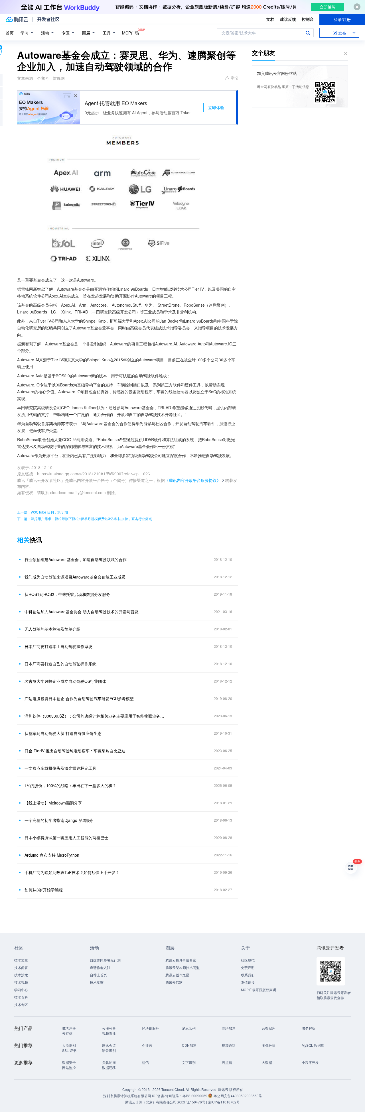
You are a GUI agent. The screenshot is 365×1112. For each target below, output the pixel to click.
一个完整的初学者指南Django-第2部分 (59, 820)
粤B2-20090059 (195, 1095)
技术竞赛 (97, 982)
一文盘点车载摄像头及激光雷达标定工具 (60, 768)
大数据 (267, 1062)
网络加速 (229, 1028)
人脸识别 (69, 1045)
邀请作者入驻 (100, 967)
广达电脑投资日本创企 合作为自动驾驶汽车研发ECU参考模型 (79, 698)
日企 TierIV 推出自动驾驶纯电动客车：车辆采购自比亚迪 (75, 750)
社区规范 (248, 960)
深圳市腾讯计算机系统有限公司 (127, 1095)
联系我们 (248, 974)
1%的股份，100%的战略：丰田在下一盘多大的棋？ (70, 785)
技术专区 (21, 1004)
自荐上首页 (98, 974)
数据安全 (69, 1062)
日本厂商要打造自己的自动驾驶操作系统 (60, 664)
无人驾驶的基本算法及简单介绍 (52, 629)
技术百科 (21, 997)
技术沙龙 (21, 974)
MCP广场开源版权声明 (258, 989)
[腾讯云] (17, 19)
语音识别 (109, 1050)
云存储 (67, 1033)
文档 (270, 19)
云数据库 (268, 1028)
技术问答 (21, 967)
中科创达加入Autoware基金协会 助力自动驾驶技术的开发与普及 (82, 611)
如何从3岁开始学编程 (44, 890)
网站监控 (69, 1067)
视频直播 (109, 1033)
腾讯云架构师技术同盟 (182, 967)
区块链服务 (150, 1028)
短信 (145, 1062)
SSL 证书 (69, 1050)
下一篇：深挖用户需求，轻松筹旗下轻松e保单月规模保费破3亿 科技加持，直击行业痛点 (84, 518)
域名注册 (69, 1028)
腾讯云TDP (173, 982)
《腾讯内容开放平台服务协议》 (193, 480)
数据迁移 (109, 1067)
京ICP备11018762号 (224, 1101)
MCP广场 (130, 33)
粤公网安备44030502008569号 (238, 1095)
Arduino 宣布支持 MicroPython (52, 855)
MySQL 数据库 (313, 1045)
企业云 (147, 1045)
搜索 (307, 32)
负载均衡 (109, 1062)
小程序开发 (310, 1062)
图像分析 (268, 1045)
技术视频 (21, 982)
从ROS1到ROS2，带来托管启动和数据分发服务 (67, 594)
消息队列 (189, 1028)
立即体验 (216, 107)
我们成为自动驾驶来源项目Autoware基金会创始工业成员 (75, 577)
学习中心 (21, 989)
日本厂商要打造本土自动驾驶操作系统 (58, 646)
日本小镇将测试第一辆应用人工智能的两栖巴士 (66, 837)
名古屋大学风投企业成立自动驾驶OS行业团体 (65, 681)
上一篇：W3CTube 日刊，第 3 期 (42, 512)
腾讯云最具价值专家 (180, 960)
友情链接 (248, 982)
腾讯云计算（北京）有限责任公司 (151, 1101)
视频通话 (229, 1045)
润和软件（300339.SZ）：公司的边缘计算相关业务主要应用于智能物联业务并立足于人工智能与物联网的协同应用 (96, 716)
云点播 (227, 1062)
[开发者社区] (48, 19)
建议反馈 (288, 19)
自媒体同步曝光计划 (105, 960)
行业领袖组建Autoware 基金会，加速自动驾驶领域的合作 (76, 559)
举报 (234, 77)
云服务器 (109, 1028)
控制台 (308, 19)
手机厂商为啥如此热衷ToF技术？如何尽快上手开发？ (72, 872)
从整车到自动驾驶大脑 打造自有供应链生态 (63, 733)
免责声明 (248, 967)
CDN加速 (189, 1045)
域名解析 (308, 1028)
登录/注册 (342, 19)
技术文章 (21, 960)
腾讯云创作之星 (177, 974)
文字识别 (189, 1062)
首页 (10, 33)
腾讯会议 (109, 1045)
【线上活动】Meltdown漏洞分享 (53, 803)
